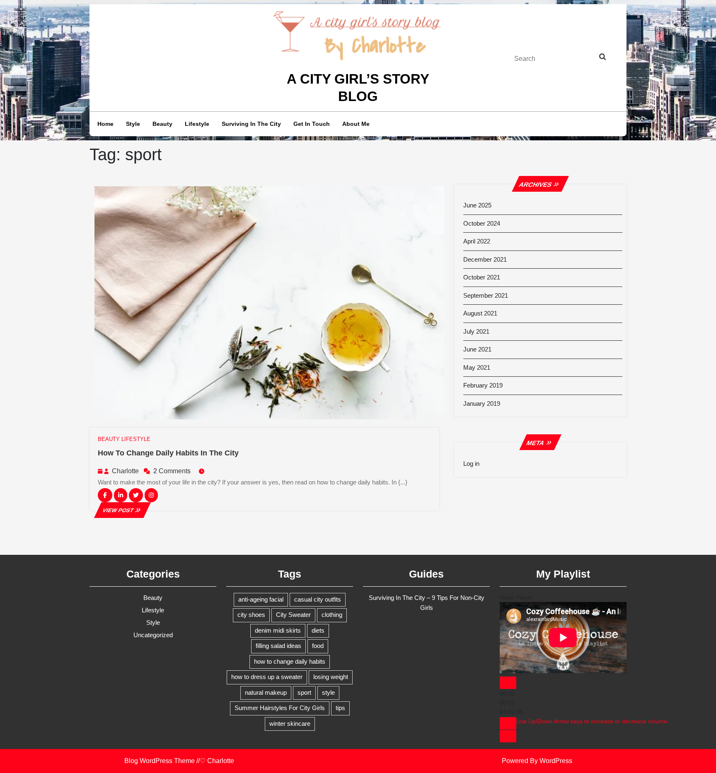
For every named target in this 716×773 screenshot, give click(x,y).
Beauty (162, 123)
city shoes (251, 614)
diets (318, 630)
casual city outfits (317, 599)
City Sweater (293, 614)
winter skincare (289, 723)
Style (133, 123)
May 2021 (476, 367)
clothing (332, 614)
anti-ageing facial (260, 599)
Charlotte (125, 470)
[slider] (592, 721)
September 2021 (485, 295)
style (328, 692)
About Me (356, 123)
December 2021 (485, 259)
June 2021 (477, 349)
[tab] (610, 58)
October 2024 (481, 223)
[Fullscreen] (508, 736)
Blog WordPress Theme (159, 760)
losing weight (330, 676)
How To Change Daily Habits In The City (168, 453)
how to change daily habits (289, 661)
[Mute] (508, 723)
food (318, 645)
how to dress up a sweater (266, 676)
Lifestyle (197, 123)
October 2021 (481, 277)
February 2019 (483, 385)
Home (105, 123)
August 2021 (480, 313)
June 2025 (477, 205)
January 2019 (481, 403)
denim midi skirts (278, 630)
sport (304, 692)
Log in (471, 463)
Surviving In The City (251, 123)
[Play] (508, 683)
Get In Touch (311, 123)
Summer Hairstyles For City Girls (280, 707)
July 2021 (476, 331)
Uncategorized (153, 634)
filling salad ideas (278, 645)
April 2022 (476, 241)
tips (340, 707)
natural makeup (266, 692)
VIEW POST (122, 510)
